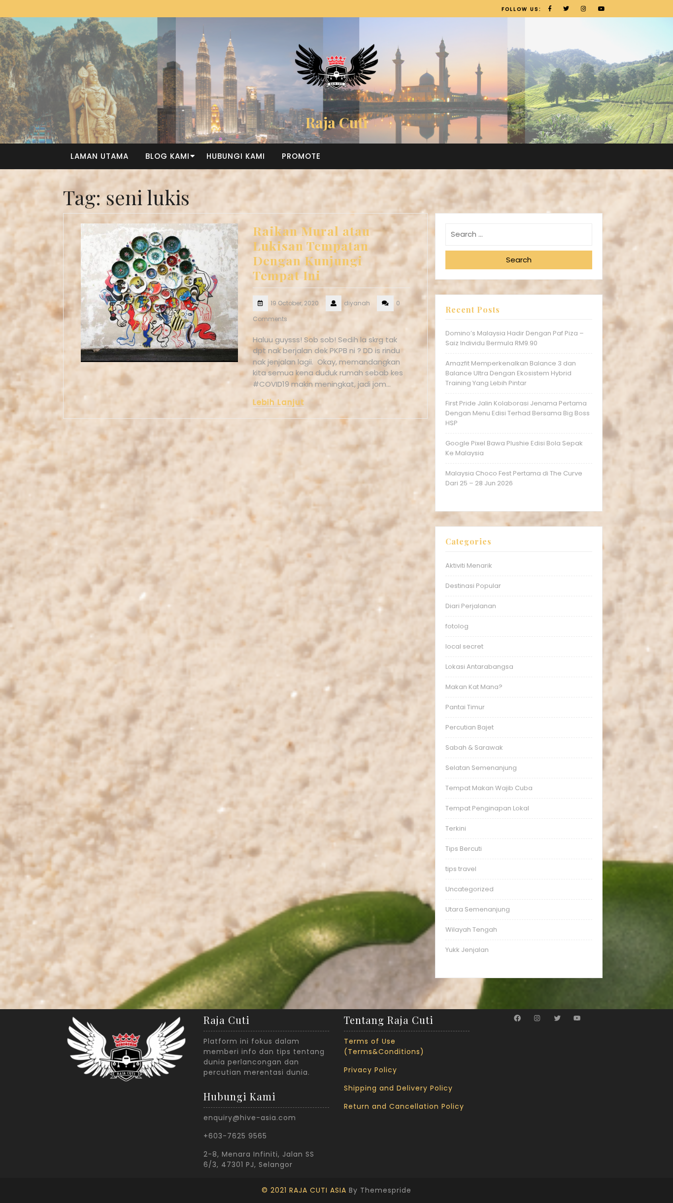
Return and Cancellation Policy (404, 1106)
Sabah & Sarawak (474, 747)
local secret (464, 646)
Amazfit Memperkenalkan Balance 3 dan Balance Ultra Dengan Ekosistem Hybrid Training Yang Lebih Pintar (510, 373)
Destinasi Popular (473, 585)
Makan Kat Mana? (474, 687)
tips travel (460, 869)
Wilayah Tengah (471, 929)
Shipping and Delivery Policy (398, 1088)
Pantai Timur (465, 707)
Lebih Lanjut (278, 402)
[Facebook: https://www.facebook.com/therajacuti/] (517, 1018)
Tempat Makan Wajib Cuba (489, 788)
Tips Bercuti (463, 848)
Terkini (455, 828)
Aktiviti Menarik (468, 565)
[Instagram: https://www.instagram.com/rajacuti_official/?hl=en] (537, 1018)
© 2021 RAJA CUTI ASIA (304, 1190)
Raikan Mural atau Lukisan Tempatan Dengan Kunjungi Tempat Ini (311, 252)
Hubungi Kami (235, 156)
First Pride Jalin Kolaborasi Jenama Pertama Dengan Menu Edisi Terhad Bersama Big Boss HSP (517, 413)
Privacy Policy (370, 1070)
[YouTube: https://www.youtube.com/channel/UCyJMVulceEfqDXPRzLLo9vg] (577, 1018)
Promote (301, 156)
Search (519, 260)
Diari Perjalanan (470, 606)
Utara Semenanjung (477, 909)
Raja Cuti (336, 122)
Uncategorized (469, 889)
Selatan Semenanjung (481, 767)
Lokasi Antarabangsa (479, 666)
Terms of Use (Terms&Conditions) (384, 1046)
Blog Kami (167, 156)
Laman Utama (99, 156)
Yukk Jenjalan (467, 949)
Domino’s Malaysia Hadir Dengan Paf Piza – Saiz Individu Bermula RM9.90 (514, 338)
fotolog (457, 626)
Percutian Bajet (469, 727)
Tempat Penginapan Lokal (487, 808)
